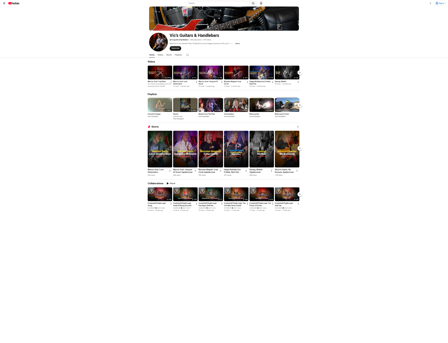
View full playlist (153, 116)
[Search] (253, 3)
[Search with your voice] (261, 3)
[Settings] (430, 3)
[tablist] (224, 55)
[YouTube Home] (14, 3)
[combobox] (219, 3)
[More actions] (171, 82)
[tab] (152, 55)
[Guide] (4, 3)
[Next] (300, 72)
